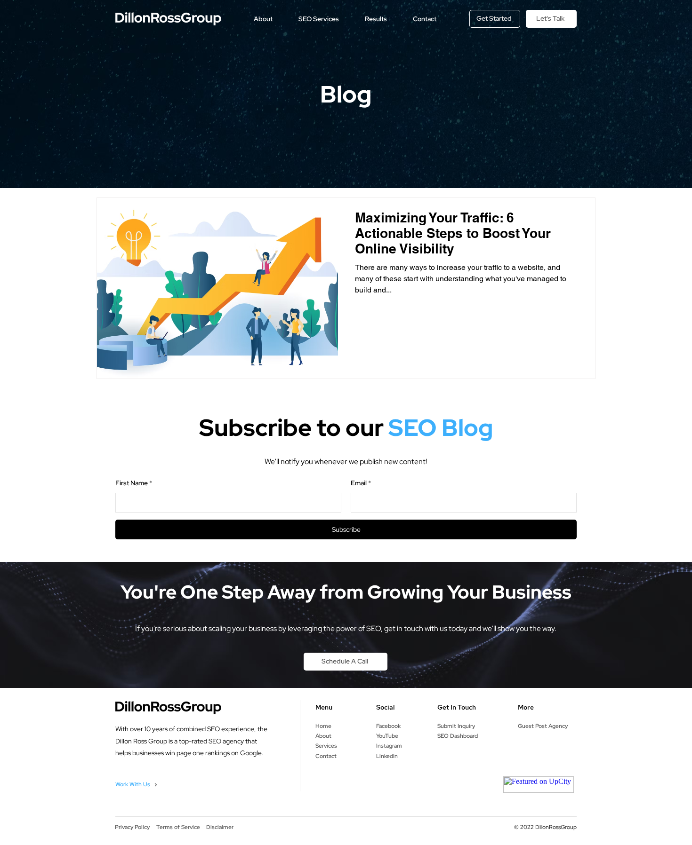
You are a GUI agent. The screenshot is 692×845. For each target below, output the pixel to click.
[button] (263, 19)
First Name (131, 483)
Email (359, 483)
